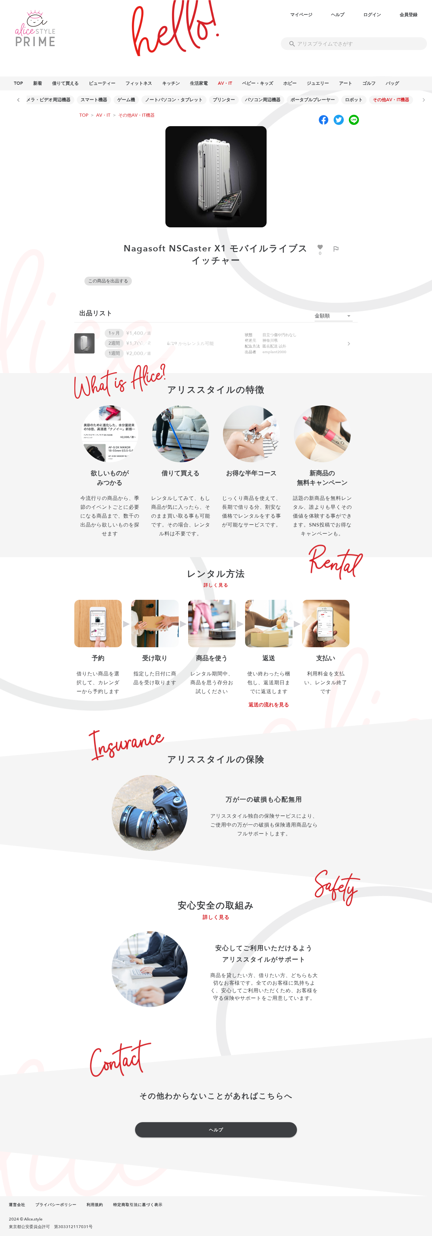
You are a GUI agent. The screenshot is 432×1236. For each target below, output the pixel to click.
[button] (334, 316)
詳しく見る (216, 585)
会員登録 (408, 15)
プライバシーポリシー (56, 1204)
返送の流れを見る (269, 704)
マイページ (301, 15)
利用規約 (95, 1204)
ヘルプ (337, 15)
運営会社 (17, 1204)
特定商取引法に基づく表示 (138, 1204)
